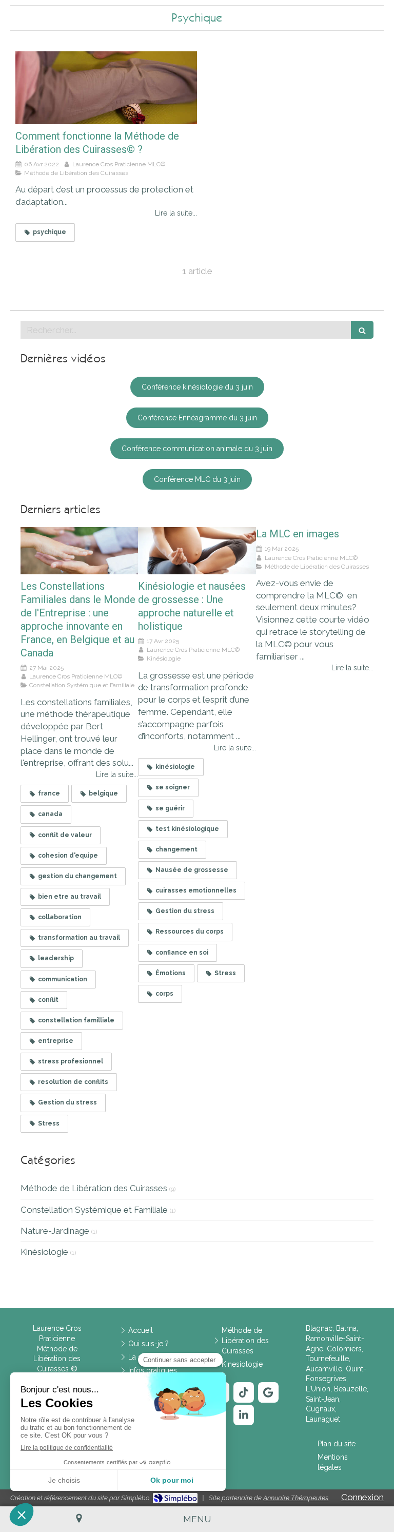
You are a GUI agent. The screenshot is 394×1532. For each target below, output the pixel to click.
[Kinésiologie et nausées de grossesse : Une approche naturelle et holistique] (196, 550)
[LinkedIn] (243, 1415)
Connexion (362, 1497)
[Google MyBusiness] (268, 1392)
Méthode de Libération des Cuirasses (94, 1188)
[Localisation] (78, 1519)
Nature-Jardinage (55, 1231)
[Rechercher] (362, 330)
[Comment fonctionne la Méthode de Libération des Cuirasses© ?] (106, 87)
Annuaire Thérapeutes (295, 1498)
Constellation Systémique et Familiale (94, 1210)
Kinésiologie (44, 1252)
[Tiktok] (243, 1392)
